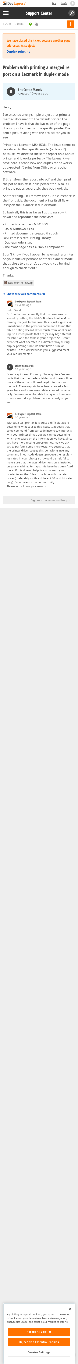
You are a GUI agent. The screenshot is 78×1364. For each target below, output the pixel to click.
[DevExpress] (14, 3)
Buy (54, 3)
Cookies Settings (39, 1352)
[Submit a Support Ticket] (70, 24)
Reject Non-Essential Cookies (39, 1342)
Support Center (39, 13)
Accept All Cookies (39, 1332)
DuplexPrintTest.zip (20, 282)
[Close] (70, 1309)
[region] (39, 1333)
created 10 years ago (33, 93)
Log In (64, 3)
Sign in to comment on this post (51, 500)
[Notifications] (72, 3)
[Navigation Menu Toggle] (6, 13)
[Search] (71, 13)
